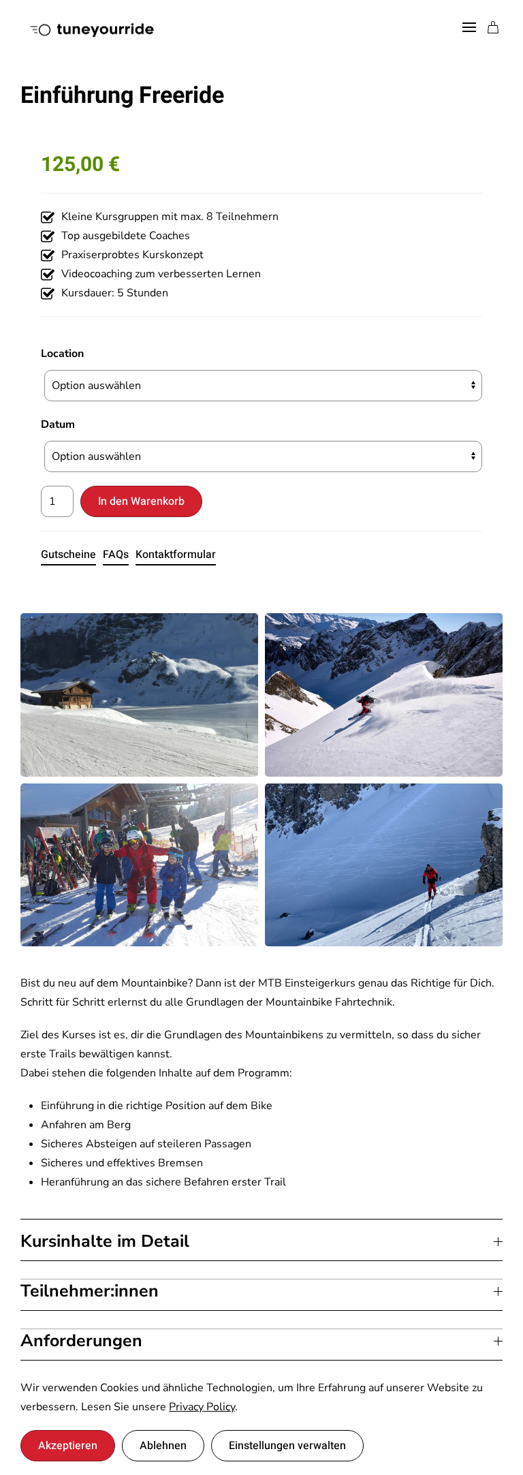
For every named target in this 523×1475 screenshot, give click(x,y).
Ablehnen (163, 1446)
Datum (58, 424)
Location (62, 353)
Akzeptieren (67, 1446)
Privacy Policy (202, 1406)
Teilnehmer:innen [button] (89, 1291)
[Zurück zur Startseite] (90, 27)
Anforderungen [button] (81, 1340)
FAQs (116, 554)
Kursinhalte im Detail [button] (104, 1241)
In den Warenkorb (141, 501)
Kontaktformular (176, 554)
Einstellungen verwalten (287, 1446)
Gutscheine (68, 554)
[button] (469, 27)
